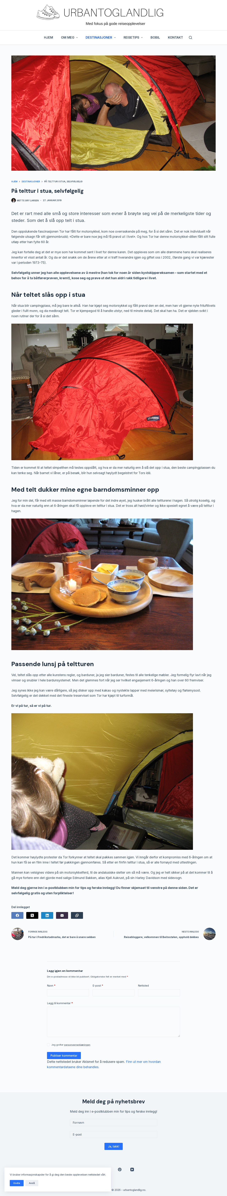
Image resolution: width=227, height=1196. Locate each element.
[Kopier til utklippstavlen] (77, 915)
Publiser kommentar (64, 1055)
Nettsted (143, 985)
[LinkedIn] (47, 915)
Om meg (67, 37)
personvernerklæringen (77, 1044)
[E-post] (62, 915)
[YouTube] (132, 1169)
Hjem (48, 37)
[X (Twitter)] (32, 915)
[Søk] (190, 37)
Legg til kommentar (60, 1003)
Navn (51, 985)
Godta (16, 1183)
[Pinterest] (119, 1169)
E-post (98, 985)
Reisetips (131, 37)
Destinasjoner (99, 37)
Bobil (155, 37)
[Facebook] (17, 915)
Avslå (32, 1183)
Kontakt (175, 37)
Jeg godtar (70, 1044)
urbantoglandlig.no (134, 1190)
